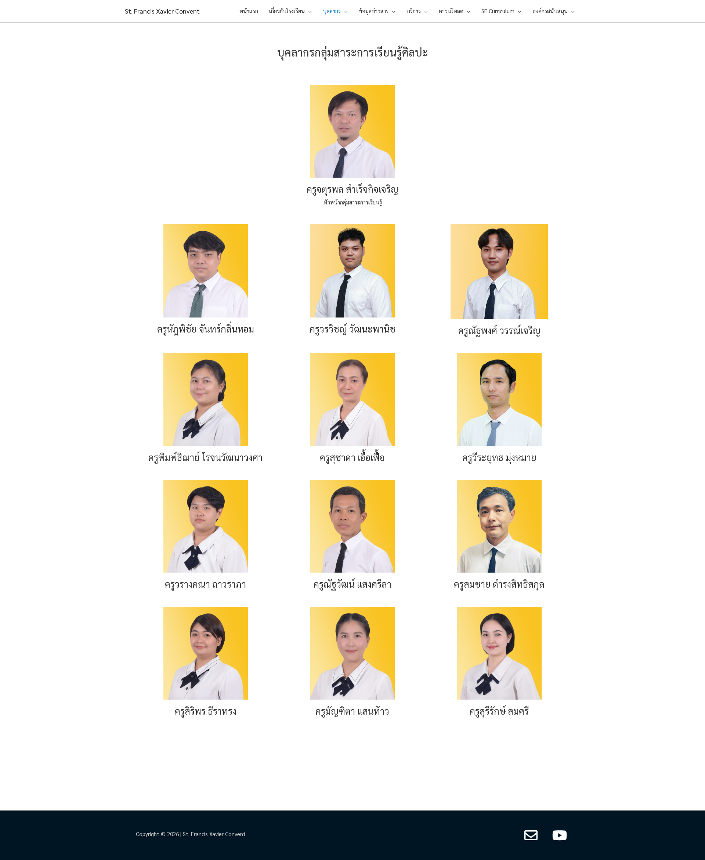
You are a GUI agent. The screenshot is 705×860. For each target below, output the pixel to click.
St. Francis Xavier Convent (162, 11)
